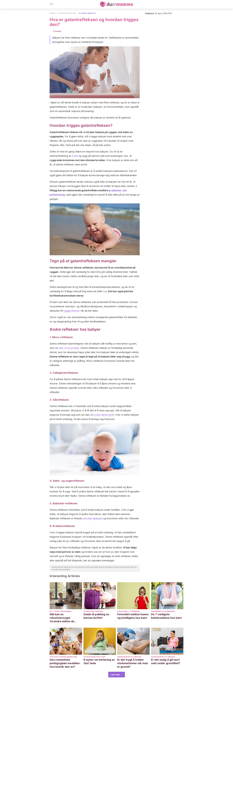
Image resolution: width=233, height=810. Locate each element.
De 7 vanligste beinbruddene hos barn (166, 616)
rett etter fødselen (92, 518)
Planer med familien (93, 611)
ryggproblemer (71, 310)
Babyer (53, 13)
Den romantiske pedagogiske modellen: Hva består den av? (65, 663)
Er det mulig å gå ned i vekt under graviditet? (165, 661)
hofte (75, 155)
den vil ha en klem (69, 348)
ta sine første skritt (103, 414)
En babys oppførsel (87, 13)
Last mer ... (117, 674)
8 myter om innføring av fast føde (99, 661)
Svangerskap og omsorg (129, 657)
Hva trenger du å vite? (67, 13)
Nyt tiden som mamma (60, 611)
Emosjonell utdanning (128, 611)
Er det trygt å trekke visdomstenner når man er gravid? (132, 663)
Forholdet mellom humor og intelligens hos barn (133, 616)
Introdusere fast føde (94, 657)
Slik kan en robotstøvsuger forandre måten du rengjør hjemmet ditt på (65, 618)
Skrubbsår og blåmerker (163, 611)
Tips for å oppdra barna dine (63, 657)
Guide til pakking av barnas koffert (96, 616)
